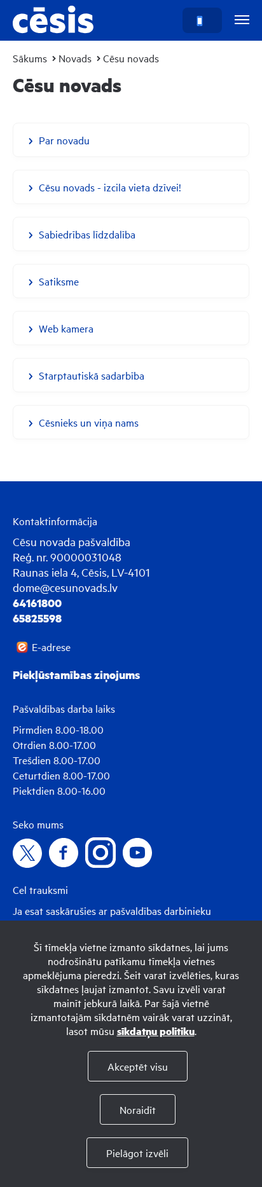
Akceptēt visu (137, 1066)
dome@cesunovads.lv (65, 587)
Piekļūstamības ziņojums (76, 674)
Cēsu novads (131, 58)
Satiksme (59, 281)
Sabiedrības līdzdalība (87, 234)
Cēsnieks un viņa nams (89, 422)
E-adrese (51, 647)
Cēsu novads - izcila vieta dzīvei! (110, 187)
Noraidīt (138, 1109)
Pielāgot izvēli (137, 1153)
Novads (75, 58)
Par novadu (64, 140)
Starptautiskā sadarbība (91, 375)
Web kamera (66, 328)
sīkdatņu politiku (156, 1031)
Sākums (30, 58)
